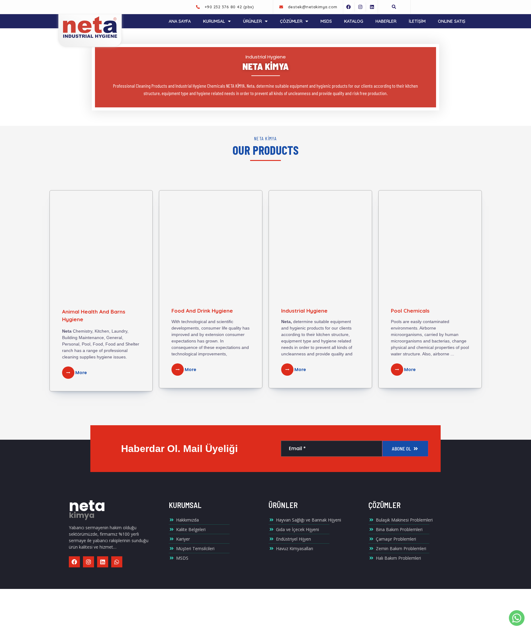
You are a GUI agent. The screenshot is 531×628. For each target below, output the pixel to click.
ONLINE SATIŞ (451, 21)
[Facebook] (348, 7)
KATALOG (353, 21)
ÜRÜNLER (252, 21)
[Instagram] (360, 7)
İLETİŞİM (417, 21)
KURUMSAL (214, 21)
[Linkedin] (371, 7)
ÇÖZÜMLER (291, 21)
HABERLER (386, 21)
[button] (394, 7)
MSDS (326, 21)
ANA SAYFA (180, 21)
